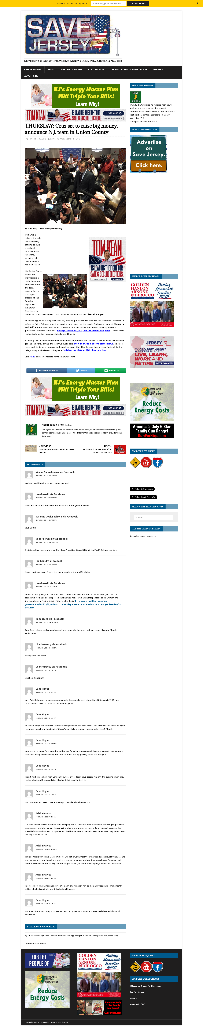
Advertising (31, 76)
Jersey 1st (134, 998)
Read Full (140, 118)
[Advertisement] (65, 253)
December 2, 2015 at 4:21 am (46, 878)
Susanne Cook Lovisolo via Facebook (57, 517)
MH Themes (63, 1022)
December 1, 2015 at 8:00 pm (46, 743)
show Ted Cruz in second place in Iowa (93, 343)
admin (53, 138)
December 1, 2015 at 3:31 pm (46, 670)
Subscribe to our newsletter (143, 536)
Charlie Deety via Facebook (51, 644)
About (51, 69)
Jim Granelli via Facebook (50, 494)
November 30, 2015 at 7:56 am (46, 498)
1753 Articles (66, 425)
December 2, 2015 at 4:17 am (46, 817)
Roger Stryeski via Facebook (52, 539)
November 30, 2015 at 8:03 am (47, 542)
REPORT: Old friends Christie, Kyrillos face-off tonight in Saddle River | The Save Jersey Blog (73, 935)
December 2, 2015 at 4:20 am (46, 849)
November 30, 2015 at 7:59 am (46, 520)
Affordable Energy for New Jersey (145, 986)
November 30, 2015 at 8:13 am (46, 564)
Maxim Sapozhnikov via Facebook (55, 472)
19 (79, 138)
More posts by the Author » (143, 121)
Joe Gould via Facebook (49, 561)
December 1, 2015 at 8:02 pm (46, 769)
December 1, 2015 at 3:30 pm (46, 648)
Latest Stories (32, 69)
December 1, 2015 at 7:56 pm (46, 718)
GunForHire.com (137, 992)
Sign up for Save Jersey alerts (72, 3)
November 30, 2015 (37, 138)
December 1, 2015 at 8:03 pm (46, 794)
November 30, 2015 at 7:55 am (46, 475)
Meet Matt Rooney (71, 69)
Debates (158, 69)
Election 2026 (96, 69)
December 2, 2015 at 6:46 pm (46, 903)
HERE (32, 356)
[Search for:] (154, 517)
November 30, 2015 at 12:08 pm (47, 622)
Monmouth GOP (137, 1004)
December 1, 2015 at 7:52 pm (46, 692)
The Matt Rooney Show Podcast (128, 69)
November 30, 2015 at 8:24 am (47, 587)
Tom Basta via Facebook (50, 619)
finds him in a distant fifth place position (84, 350)
